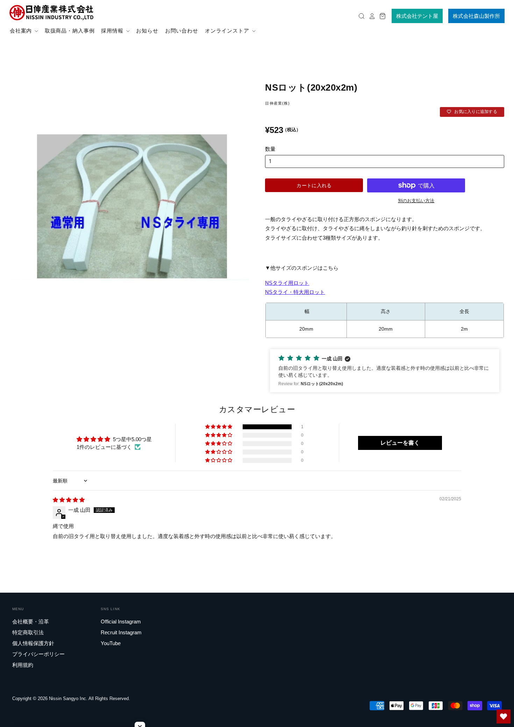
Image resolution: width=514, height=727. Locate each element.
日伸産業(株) (277, 103)
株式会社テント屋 (417, 16)
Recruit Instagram (121, 632)
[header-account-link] (370, 16)
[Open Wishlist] (504, 717)
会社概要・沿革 (30, 621)
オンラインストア (228, 31)
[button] (384, 370)
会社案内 (22, 31)
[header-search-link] (360, 16)
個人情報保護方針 (33, 643)
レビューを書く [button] (400, 443)
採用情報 (113, 31)
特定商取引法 (28, 632)
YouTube (111, 643)
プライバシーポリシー (38, 654)
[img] (69, 500)
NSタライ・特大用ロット (295, 292)
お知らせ (147, 31)
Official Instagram (121, 621)
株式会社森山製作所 (476, 16)
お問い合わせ (181, 31)
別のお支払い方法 (416, 200)
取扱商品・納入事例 (70, 31)
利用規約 (22, 665)
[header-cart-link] (381, 16)
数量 (270, 148)
